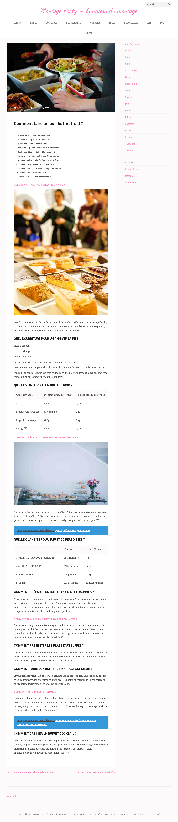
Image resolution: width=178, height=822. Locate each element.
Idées (112, 23)
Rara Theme (109, 814)
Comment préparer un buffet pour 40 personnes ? (39, 148)
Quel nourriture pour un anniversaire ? (34, 139)
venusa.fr (12, 796)
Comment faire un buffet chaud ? (33, 173)
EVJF (149, 23)
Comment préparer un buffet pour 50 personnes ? (39, 156)
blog (127, 63)
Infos (128, 117)
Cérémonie (131, 70)
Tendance (130, 143)
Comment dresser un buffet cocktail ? (35, 177)
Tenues (129, 150)
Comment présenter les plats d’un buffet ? (36, 164)
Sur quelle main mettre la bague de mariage (30, 772)
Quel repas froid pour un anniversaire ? (34, 135)
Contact (129, 175)
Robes (33, 23)
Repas (89, 33)
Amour (128, 50)
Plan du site (131, 182)
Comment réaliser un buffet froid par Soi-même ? (39, 160)
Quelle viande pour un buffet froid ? (33, 143)
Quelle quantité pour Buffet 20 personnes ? (36, 152)
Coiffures (51, 23)
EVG (162, 23)
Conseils (95, 23)
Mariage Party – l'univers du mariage (89, 10)
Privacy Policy (132, 169)
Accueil (129, 162)
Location (129, 123)
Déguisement (73, 23)
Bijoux (17, 23)
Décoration (131, 23)
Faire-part (130, 97)
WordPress (139, 814)
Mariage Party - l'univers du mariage (49, 814)
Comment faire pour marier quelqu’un (95, 772)
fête (127, 103)
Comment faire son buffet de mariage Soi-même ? (39, 168)
